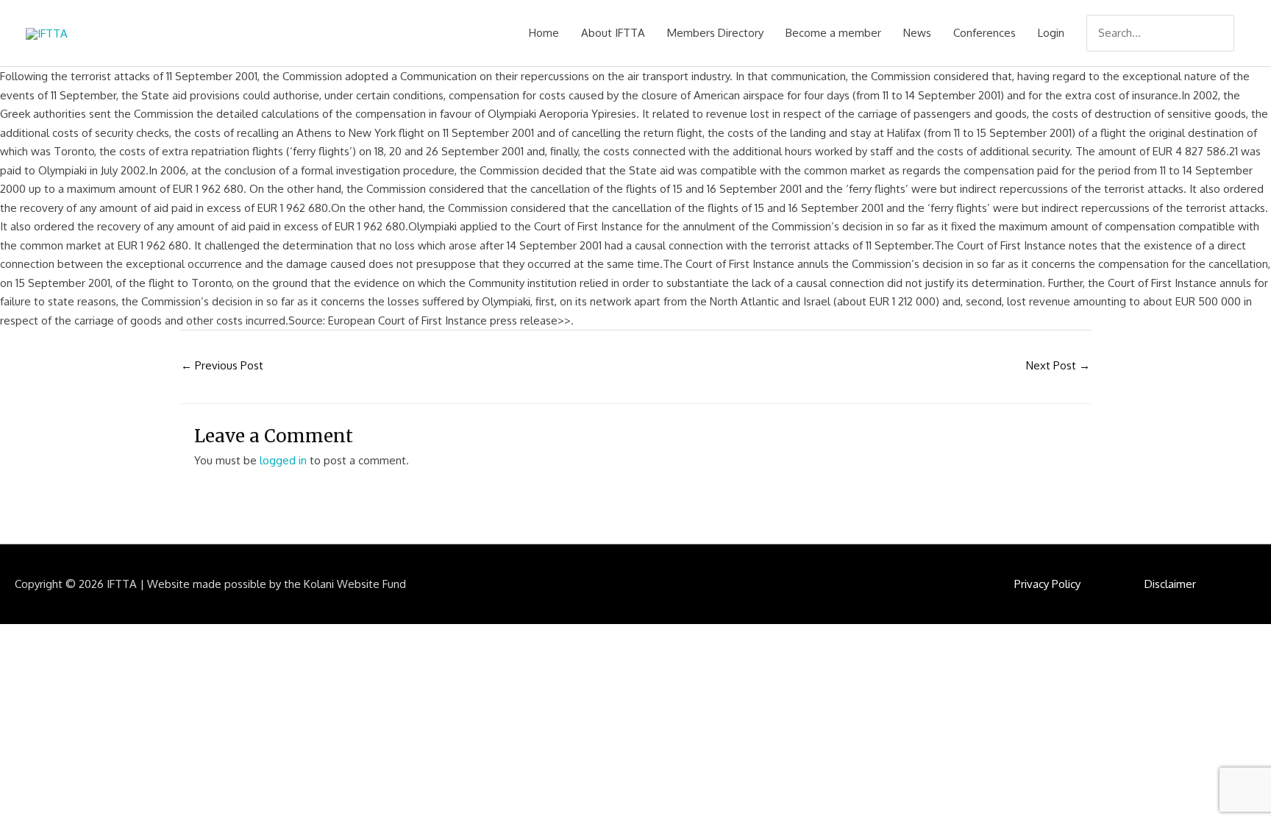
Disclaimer (1170, 584)
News (917, 33)
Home (544, 33)
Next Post (1058, 365)
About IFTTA (613, 33)
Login (1051, 33)
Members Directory (715, 33)
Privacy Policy (1047, 584)
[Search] (1224, 33)
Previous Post (222, 365)
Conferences (984, 33)
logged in (283, 460)
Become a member (833, 33)
